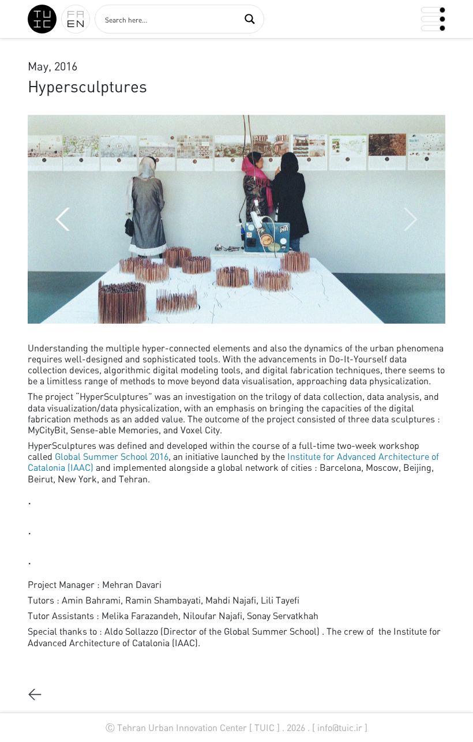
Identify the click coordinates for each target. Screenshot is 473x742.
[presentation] (410, 219)
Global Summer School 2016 (111, 456)
